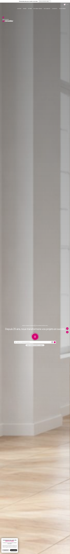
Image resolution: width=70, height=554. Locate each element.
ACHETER (19, 8)
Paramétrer (5, 550)
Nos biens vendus (37, 8)
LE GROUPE (54, 8)
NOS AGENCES (47, 8)
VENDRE (24, 8)
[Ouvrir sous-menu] (57, 8)
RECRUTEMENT (62, 8)
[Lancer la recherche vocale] (35, 336)
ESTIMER (30, 8)
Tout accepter (13, 550)
